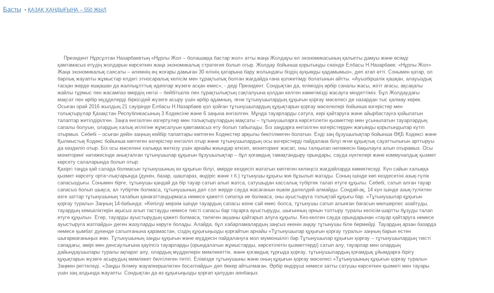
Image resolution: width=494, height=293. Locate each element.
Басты (12, 9)
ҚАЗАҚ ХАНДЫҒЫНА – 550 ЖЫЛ (67, 10)
